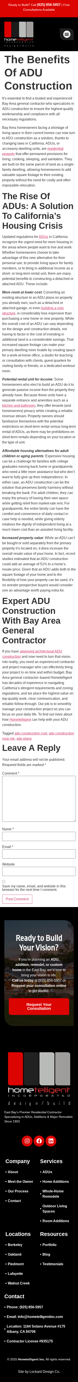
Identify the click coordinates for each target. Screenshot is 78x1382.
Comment (10, 773)
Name (8, 829)
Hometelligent (20, 719)
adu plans (24, 738)
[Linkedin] (51, 1141)
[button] (66, 34)
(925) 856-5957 (49, 5)
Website (8, 864)
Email (7, 847)
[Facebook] (39, 1141)
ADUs (43, 237)
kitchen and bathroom (18, 405)
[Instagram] (27, 1141)
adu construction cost (31, 733)
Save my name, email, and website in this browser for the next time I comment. (34, 888)
